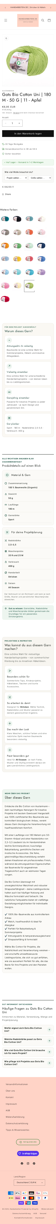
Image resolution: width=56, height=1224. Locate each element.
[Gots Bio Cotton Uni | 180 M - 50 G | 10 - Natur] (41, 219)
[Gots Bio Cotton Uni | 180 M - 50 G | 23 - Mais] (17, 259)
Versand (16, 113)
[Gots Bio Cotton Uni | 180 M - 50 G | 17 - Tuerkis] (29, 272)
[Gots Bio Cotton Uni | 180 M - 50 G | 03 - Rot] (5, 299)
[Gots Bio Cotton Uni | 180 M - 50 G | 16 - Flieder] (41, 272)
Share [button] (8, 194)
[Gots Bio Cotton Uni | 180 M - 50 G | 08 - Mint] (29, 246)
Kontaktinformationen (23, 1218)
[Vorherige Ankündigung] (5, 7)
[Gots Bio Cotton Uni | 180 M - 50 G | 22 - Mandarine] (29, 233)
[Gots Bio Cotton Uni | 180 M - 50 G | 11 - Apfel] (29, 286)
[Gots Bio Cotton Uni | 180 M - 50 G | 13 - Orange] (5, 246)
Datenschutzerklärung (17, 1123)
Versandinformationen (17, 1084)
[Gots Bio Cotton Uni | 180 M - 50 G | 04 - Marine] (41, 246)
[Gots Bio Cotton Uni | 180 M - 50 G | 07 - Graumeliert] (41, 286)
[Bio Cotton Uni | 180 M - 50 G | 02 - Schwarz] (17, 219)
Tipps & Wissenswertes (17, 1130)
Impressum (11, 1104)
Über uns (10, 1090)
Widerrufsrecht (47, 1209)
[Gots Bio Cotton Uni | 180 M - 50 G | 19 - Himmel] (5, 272)
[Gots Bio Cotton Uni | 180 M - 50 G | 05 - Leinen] (17, 233)
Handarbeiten (15, 1209)
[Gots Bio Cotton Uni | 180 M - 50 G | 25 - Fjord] (29, 219)
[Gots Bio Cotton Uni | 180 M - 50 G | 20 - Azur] (41, 259)
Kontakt (9, 1097)
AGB (8, 1110)
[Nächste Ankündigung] (51, 7)
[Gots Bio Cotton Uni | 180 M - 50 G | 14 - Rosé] (41, 233)
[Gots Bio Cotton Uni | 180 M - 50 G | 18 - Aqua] (17, 272)
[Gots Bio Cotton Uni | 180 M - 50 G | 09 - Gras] (17, 246)
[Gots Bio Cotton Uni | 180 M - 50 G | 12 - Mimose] (17, 286)
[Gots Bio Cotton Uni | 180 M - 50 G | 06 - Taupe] (5, 233)
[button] (6, 20)
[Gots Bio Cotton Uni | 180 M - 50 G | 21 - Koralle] (29, 259)
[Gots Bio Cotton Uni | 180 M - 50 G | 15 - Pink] (5, 286)
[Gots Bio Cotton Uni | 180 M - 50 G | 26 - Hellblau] (5, 259)
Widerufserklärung (15, 1117)
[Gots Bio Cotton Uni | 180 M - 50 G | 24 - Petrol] (5, 219)
